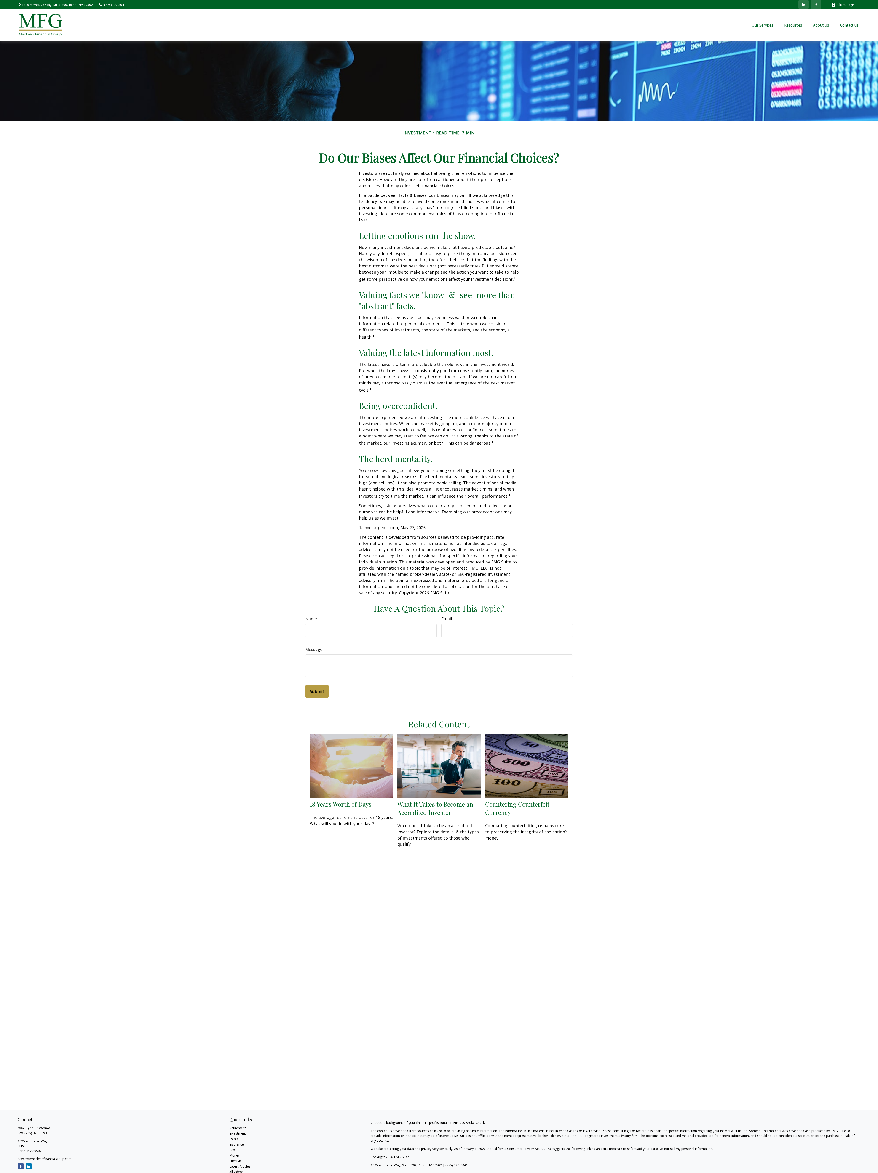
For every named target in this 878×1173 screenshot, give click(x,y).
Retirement (237, 1128)
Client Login (846, 5)
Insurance (236, 1144)
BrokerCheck (475, 1122)
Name (311, 618)
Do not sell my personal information (685, 1148)
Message (313, 649)
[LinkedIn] (803, 4)
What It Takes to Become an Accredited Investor (435, 808)
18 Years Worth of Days (341, 804)
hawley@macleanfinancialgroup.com (45, 1159)
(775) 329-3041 (39, 1128)
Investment (237, 1133)
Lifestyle (235, 1161)
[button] (762, 25)
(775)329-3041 (115, 5)
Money (234, 1155)
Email (446, 618)
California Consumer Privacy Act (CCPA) (521, 1148)
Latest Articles (239, 1166)
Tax (232, 1150)
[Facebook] (816, 4)
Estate (234, 1139)
